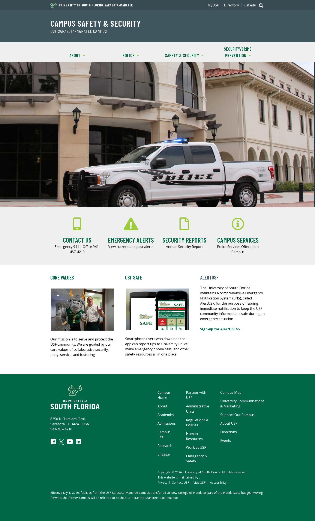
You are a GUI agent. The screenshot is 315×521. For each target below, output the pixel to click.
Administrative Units (197, 409)
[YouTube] (69, 442)
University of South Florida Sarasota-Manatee (96, 5)
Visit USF (200, 482)
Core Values (62, 277)
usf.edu (250, 5)
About (65, 55)
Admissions (167, 423)
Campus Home (164, 395)
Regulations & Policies (197, 422)
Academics (166, 414)
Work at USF (196, 447)
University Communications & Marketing (242, 404)
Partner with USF (196, 395)
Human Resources (194, 436)
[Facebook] (53, 442)
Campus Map (231, 392)
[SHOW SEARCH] (261, 6)
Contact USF (180, 482)
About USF (228, 423)
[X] (61, 442)
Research (165, 445)
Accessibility (218, 482)
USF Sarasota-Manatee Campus (78, 31)
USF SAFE (133, 277)
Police (119, 55)
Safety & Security (178, 55)
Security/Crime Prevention (231, 52)
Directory (231, 5)
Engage (164, 454)
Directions (228, 432)
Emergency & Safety (196, 458)
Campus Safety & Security (95, 23)
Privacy (162, 482)
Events (225, 440)
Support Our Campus (237, 414)
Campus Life (164, 434)
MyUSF (213, 5)
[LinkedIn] (78, 442)
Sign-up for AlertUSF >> (220, 329)
